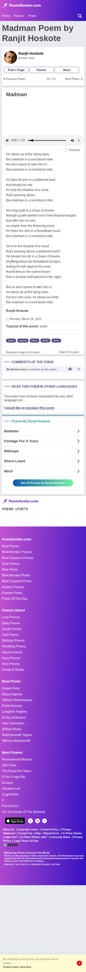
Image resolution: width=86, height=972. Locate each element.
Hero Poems (11, 664)
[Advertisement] (43, 928)
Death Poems (11, 629)
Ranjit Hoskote (31, 53)
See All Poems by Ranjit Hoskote (43, 482)
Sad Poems (10, 634)
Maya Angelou (12, 694)
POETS (22, 509)
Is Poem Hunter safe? (34, 837)
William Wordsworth (16, 740)
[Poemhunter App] (15, 820)
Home (6, 16)
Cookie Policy (50, 829)
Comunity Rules (60, 837)
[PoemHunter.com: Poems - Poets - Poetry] (21, 5)
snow (56, 340)
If (3, 800)
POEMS (8, 509)
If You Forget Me (13, 776)
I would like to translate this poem (29, 408)
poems (23, 340)
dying (45, 340)
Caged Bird (10, 794)
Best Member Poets (16, 575)
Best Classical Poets (16, 581)
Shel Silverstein (13, 723)
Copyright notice (28, 829)
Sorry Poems (11, 658)
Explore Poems (13, 587)
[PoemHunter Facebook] (30, 820)
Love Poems (11, 617)
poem (11, 340)
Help (38, 833)
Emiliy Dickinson (14, 717)
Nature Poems (12, 652)
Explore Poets (12, 593)
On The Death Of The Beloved (23, 812)
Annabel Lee (11, 788)
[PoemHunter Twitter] (37, 820)
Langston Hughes (14, 711)
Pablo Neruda (12, 705)
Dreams (7, 782)
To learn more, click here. (17, 967)
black (34, 340)
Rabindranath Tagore (17, 735)
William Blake (12, 729)
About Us (8, 829)
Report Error (51, 833)
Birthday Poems (13, 640)
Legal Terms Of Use (26, 840)
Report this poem (69, 352)
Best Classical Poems (17, 558)
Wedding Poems (14, 646)
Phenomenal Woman (17, 759)
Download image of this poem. (23, 352)
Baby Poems (11, 623)
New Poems (10, 563)
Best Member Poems (17, 552)
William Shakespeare (17, 700)
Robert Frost (11, 688)
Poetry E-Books (13, 669)
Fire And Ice (10, 806)
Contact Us (25, 833)
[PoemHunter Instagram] (44, 820)
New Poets (10, 569)
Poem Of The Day (14, 598)
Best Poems (10, 546)
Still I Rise (9, 765)
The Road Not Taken (16, 771)
